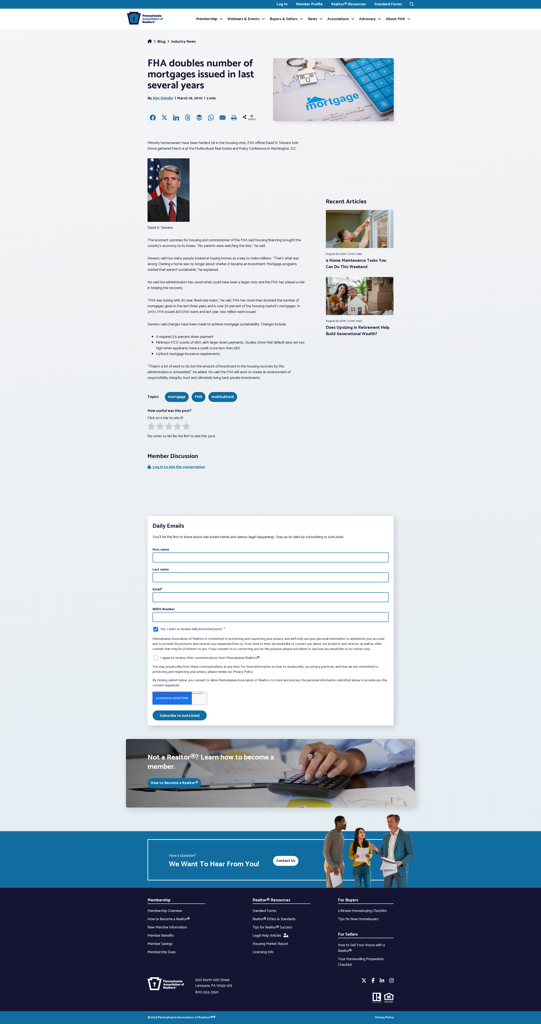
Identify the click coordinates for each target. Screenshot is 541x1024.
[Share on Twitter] (164, 117)
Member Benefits (161, 935)
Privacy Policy (384, 1017)
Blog (161, 41)
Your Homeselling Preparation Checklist (361, 962)
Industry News (183, 41)
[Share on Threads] (187, 117)
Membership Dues (162, 952)
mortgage (177, 397)
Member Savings (160, 944)
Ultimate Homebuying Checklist (362, 911)
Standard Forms (388, 4)
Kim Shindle (163, 98)
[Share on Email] (222, 117)
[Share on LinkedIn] (176, 117)
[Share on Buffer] (199, 117)
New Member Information (167, 927)
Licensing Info (263, 952)
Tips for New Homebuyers (358, 919)
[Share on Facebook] (153, 117)
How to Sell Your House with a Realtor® (361, 948)
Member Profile (309, 4)
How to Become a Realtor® (174, 783)
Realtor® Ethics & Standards (274, 919)
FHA (198, 397)
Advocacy (367, 19)
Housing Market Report (270, 944)
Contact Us (285, 861)
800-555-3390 (207, 992)
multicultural (223, 397)
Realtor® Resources (348, 4)
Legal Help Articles (267, 935)
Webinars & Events (243, 19)
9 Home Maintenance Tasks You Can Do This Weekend (356, 263)
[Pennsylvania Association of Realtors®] (145, 19)
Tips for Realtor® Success (272, 927)
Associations (338, 19)
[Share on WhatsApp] (211, 117)
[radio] (151, 427)
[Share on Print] (234, 117)
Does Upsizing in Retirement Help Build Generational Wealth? (357, 330)
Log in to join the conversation (178, 467)
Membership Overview (165, 911)
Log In (281, 4)
